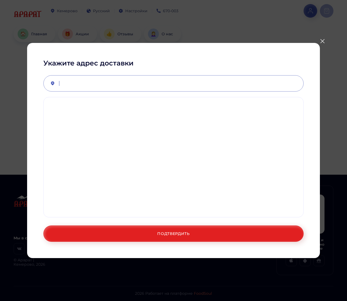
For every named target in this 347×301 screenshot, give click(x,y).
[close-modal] (322, 41)
